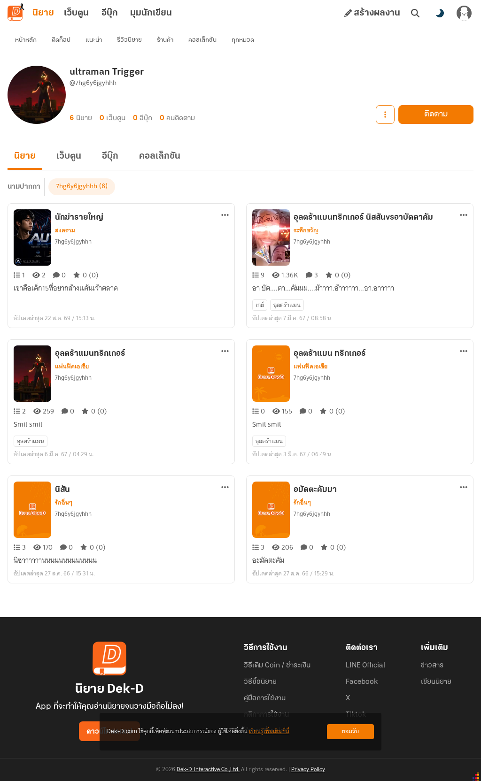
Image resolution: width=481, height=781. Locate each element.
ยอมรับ (350, 731)
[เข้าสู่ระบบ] (464, 13)
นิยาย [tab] (43, 13)
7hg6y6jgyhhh (76, 186)
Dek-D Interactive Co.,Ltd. (208, 770)
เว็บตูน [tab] (76, 13)
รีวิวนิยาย (129, 40)
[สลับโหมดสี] (439, 13)
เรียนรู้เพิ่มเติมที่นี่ (269, 731)
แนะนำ (93, 40)
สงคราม (65, 230)
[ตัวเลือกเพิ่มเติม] (385, 114)
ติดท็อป (61, 40)
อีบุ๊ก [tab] (109, 13)
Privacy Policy (308, 770)
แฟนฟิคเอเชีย (72, 366)
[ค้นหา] (415, 13)
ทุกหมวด (243, 40)
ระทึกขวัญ (306, 230)
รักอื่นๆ (63, 502)
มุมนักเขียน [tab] (151, 13)
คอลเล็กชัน (202, 40)
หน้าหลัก (26, 40)
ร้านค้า (165, 40)
